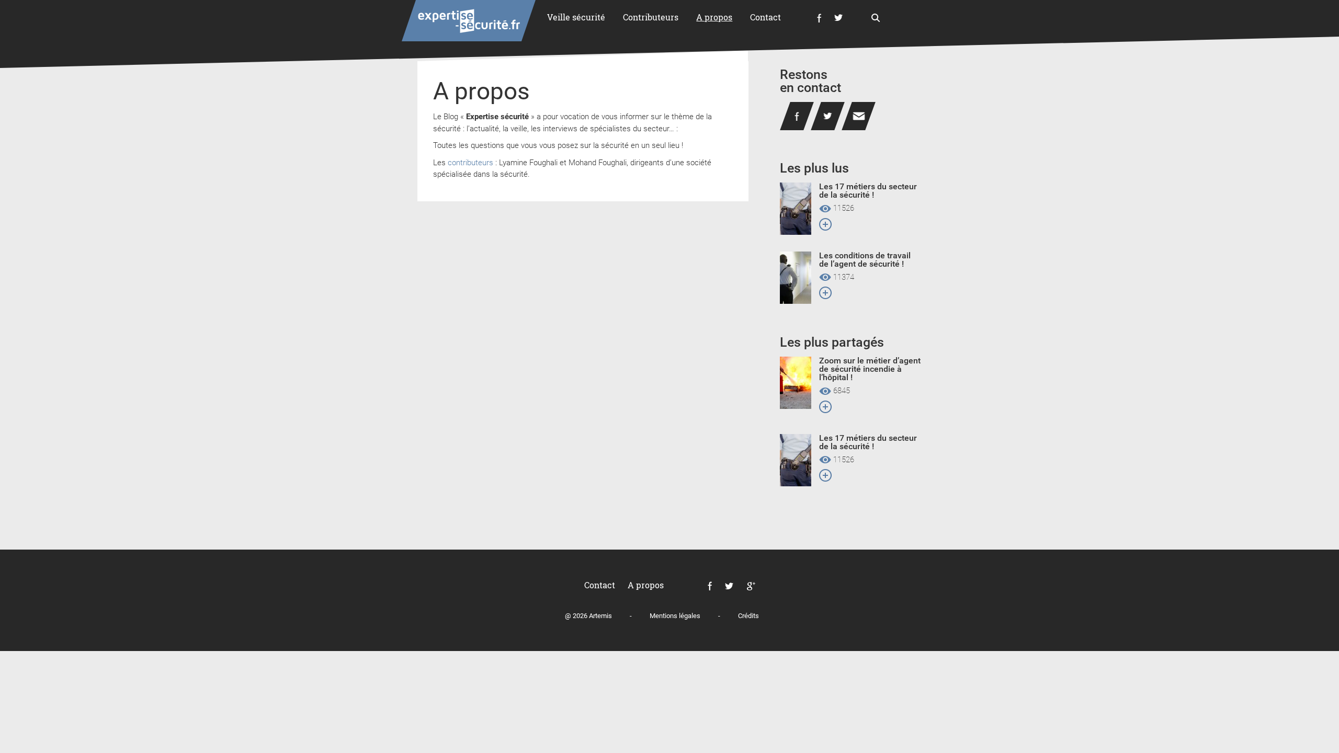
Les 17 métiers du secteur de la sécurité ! (868, 190)
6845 (840, 391)
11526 (842, 208)
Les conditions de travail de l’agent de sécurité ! (865, 260)
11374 (842, 277)
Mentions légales (675, 616)
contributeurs (470, 162)
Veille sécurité (576, 17)
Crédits (748, 616)
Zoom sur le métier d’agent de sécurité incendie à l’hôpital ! (870, 369)
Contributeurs (650, 17)
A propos (714, 17)
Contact (765, 17)
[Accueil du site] (469, 20)
